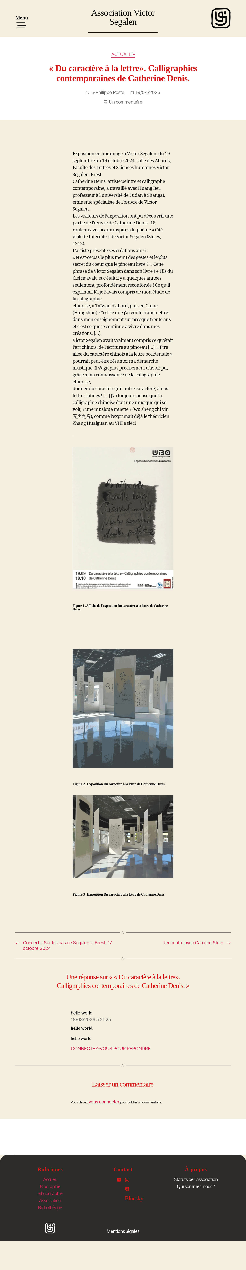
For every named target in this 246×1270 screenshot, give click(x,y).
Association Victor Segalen (123, 17)
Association (50, 1200)
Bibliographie (49, 1193)
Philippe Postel (110, 92)
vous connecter (104, 1102)
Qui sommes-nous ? (196, 1186)
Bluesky (134, 1198)
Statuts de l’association (196, 1179)
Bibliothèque (50, 1207)
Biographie (50, 1186)
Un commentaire (125, 102)
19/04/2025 (147, 92)
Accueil (50, 1179)
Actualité (123, 54)
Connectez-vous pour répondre (110, 1048)
